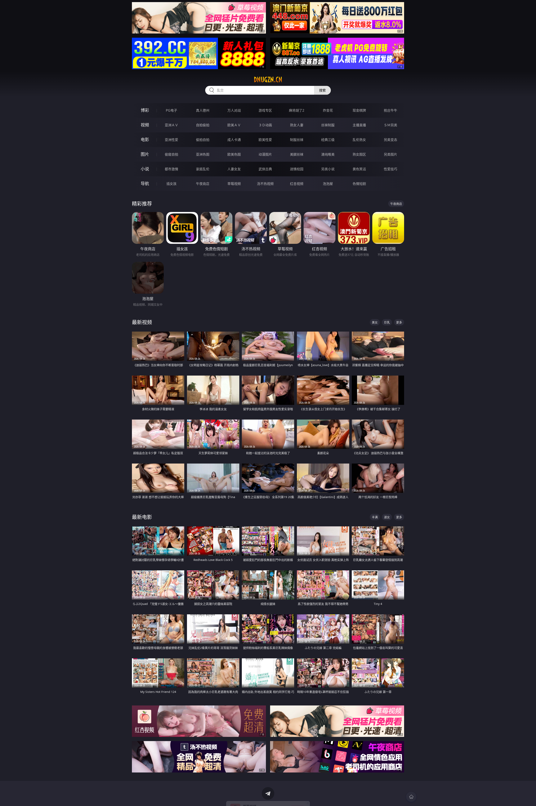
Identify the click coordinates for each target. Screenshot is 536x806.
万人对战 (234, 110)
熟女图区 (359, 154)
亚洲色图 (202, 154)
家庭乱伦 (202, 169)
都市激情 (171, 169)
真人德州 (202, 110)
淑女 (387, 517)
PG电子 (171, 110)
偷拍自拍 (202, 139)
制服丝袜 (296, 139)
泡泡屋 (328, 183)
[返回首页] (411, 797)
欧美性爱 (265, 139)
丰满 (375, 517)
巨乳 (387, 322)
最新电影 (142, 516)
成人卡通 (234, 139)
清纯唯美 (328, 154)
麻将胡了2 (296, 110)
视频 (145, 125)
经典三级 (328, 139)
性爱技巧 (390, 169)
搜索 (322, 90)
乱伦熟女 (359, 139)
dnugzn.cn (268, 79)
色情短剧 (359, 183)
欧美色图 (234, 154)
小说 (145, 169)
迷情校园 (296, 169)
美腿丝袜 (296, 154)
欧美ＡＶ (234, 125)
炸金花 (328, 110)
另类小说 (328, 169)
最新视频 (142, 322)
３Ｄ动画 (265, 125)
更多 (399, 322)
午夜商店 (202, 183)
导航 (145, 183)
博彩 (145, 110)
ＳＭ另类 (390, 125)
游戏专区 (265, 110)
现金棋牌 (359, 110)
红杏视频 (296, 183)
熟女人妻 (296, 125)
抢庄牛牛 (390, 110)
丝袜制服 (328, 125)
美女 (375, 322)
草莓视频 (234, 183)
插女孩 (171, 183)
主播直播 (359, 125)
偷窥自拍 (171, 154)
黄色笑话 (359, 169)
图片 (145, 154)
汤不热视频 (265, 183)
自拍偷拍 (202, 125)
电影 (145, 139)
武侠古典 (265, 169)
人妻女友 (234, 169)
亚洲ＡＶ (171, 125)
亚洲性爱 (171, 139)
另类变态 (390, 139)
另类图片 (390, 154)
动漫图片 (265, 154)
